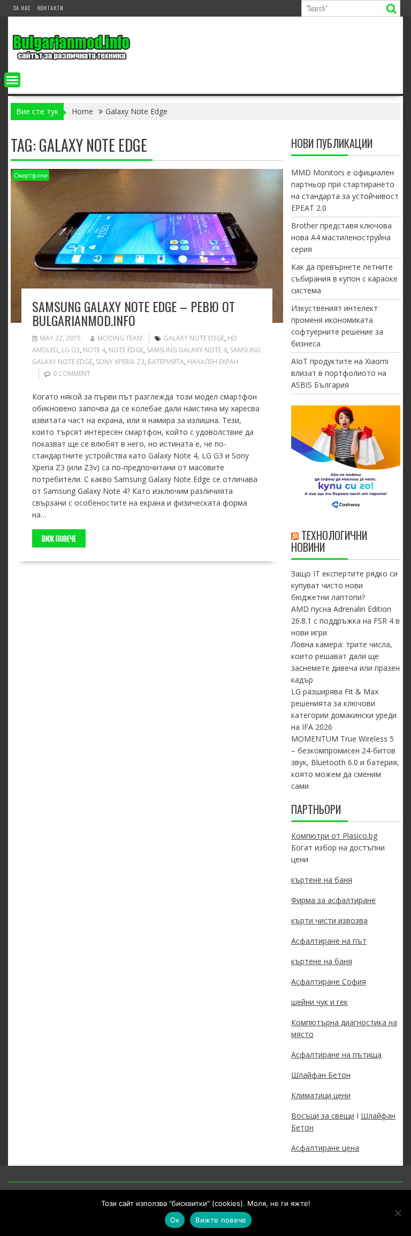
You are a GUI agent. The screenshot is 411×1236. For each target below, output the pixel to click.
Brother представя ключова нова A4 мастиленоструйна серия (341, 237)
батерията (166, 361)
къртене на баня (321, 880)
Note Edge (126, 349)
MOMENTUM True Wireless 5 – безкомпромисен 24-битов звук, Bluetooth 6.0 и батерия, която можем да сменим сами (345, 762)
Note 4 (94, 349)
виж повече (59, 538)
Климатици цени (321, 1095)
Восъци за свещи (322, 1116)
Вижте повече (220, 1220)
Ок (175, 1220)
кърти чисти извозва (329, 920)
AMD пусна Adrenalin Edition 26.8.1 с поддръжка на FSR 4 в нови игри (345, 621)
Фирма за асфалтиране (333, 900)
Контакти (50, 8)
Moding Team (119, 338)
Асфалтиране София (328, 981)
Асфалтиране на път (329, 941)
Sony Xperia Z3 (120, 361)
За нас (22, 8)
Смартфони (31, 175)
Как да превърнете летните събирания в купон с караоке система (344, 278)
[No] (397, 1213)
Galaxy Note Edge (194, 338)
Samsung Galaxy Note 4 (187, 349)
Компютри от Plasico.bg (334, 836)
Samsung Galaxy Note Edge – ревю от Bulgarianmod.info (133, 313)
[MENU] (12, 79)
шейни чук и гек (319, 1002)
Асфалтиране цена (325, 1148)
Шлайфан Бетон (321, 1075)
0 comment (71, 373)
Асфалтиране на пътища (336, 1054)
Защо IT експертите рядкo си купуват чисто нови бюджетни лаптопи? (344, 585)
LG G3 (71, 349)
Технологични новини (329, 541)
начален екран (213, 361)
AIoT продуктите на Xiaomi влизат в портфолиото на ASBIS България (340, 373)
